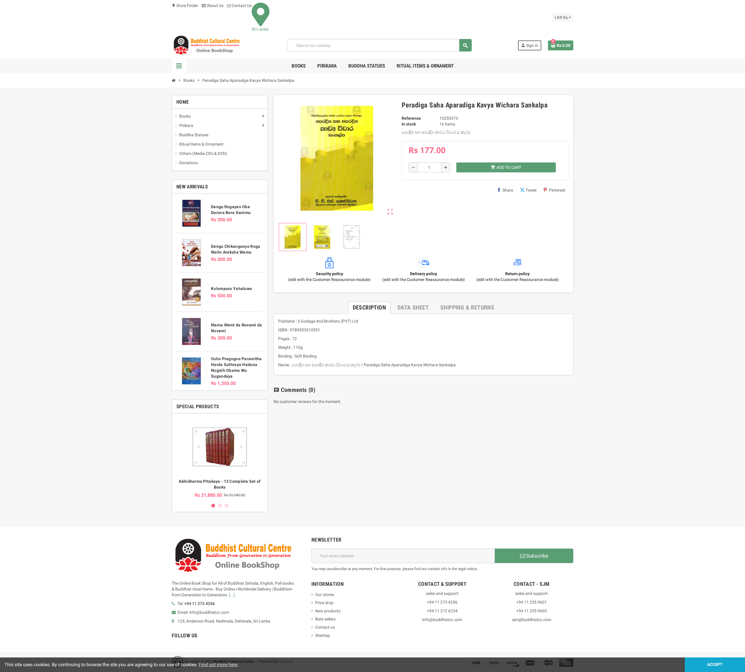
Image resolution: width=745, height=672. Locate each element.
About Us (215, 5)
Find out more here (218, 664)
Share (508, 190)
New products (327, 611)
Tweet (531, 190)
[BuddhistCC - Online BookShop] (206, 45)
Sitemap (322, 635)
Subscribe (536, 556)
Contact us (325, 627)
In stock (409, 124)
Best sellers (325, 619)
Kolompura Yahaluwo (231, 288)
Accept (715, 664)
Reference (411, 118)
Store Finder (185, 5)
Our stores (324, 594)
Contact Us (241, 5)
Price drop (324, 602)
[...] (232, 595)
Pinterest (557, 190)
